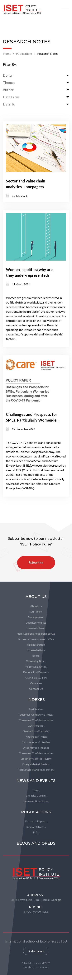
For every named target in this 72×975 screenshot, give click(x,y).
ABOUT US (36, 596)
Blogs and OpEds (36, 843)
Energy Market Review (36, 764)
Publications (24, 53)
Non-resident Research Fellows (36, 633)
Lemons (43, 967)
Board (36, 655)
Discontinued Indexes (36, 747)
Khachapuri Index (36, 736)
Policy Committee (36, 666)
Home (7, 53)
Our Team (36, 611)
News (36, 790)
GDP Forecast (36, 725)
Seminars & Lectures (36, 801)
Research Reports (36, 821)
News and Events (36, 780)
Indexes (36, 699)
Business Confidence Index (36, 714)
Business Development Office (36, 639)
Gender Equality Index (36, 731)
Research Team (36, 628)
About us (36, 606)
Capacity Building (36, 795)
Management (36, 617)
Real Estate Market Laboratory (36, 769)
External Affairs (36, 650)
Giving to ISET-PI (36, 677)
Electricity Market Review (36, 758)
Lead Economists (36, 622)
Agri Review (36, 709)
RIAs (36, 832)
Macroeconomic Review (36, 742)
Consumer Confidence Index (36, 720)
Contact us (36, 688)
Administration (36, 644)
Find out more (36, 951)
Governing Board (36, 661)
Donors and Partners (36, 672)
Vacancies (36, 683)
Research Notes (47, 53)
